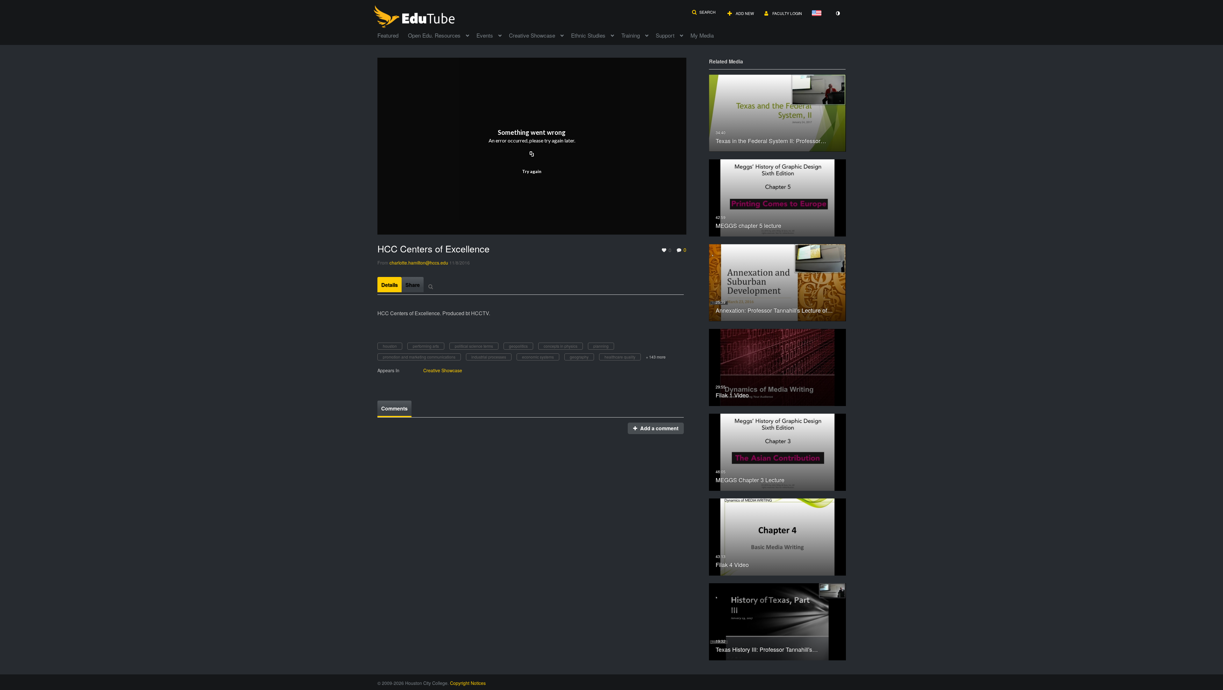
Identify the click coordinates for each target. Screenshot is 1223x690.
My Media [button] (702, 35)
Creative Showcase (442, 370)
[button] (704, 12)
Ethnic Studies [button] (588, 35)
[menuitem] (392, 34)
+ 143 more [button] (656, 357)
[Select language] (818, 13)
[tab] (389, 284)
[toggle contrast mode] (838, 13)
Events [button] (484, 35)
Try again (531, 171)
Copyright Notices (468, 683)
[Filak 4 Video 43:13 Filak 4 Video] (777, 536)
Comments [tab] (394, 408)
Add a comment (658, 428)
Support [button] (665, 35)
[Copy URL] (532, 154)
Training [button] (630, 35)
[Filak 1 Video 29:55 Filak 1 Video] (777, 366)
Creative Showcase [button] (532, 35)
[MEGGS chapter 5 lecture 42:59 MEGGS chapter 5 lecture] (777, 197)
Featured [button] (387, 35)
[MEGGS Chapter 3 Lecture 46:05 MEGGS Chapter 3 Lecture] (777, 451)
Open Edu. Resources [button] (434, 35)
